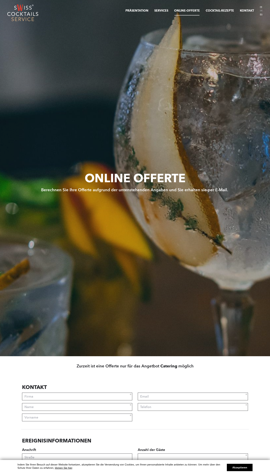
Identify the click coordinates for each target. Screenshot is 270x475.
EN (261, 14)
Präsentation (136, 10)
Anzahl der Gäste (151, 450)
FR (261, 7)
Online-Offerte (187, 10)
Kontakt (247, 10)
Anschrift (29, 450)
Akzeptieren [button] (239, 467)
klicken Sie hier (63, 467)
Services (161, 10)
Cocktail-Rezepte (220, 10)
